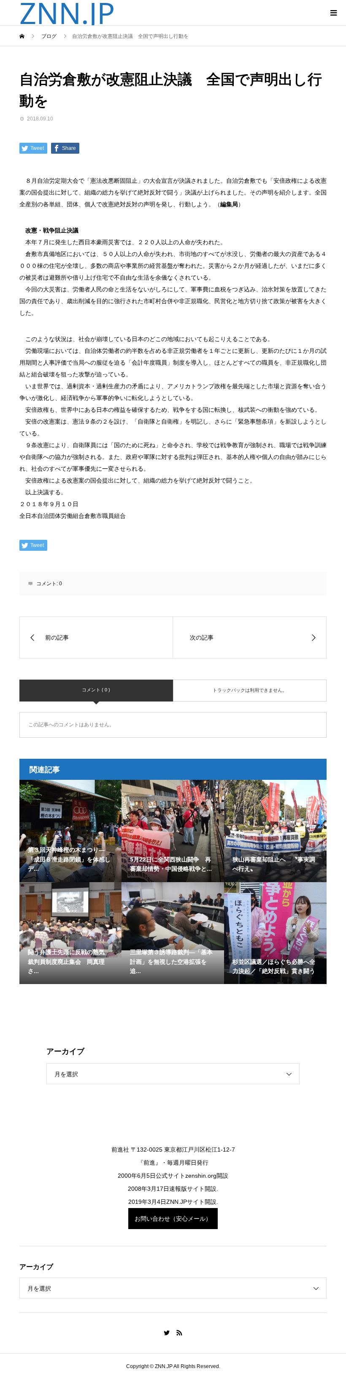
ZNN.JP (67, 12)
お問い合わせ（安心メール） (173, 1218)
